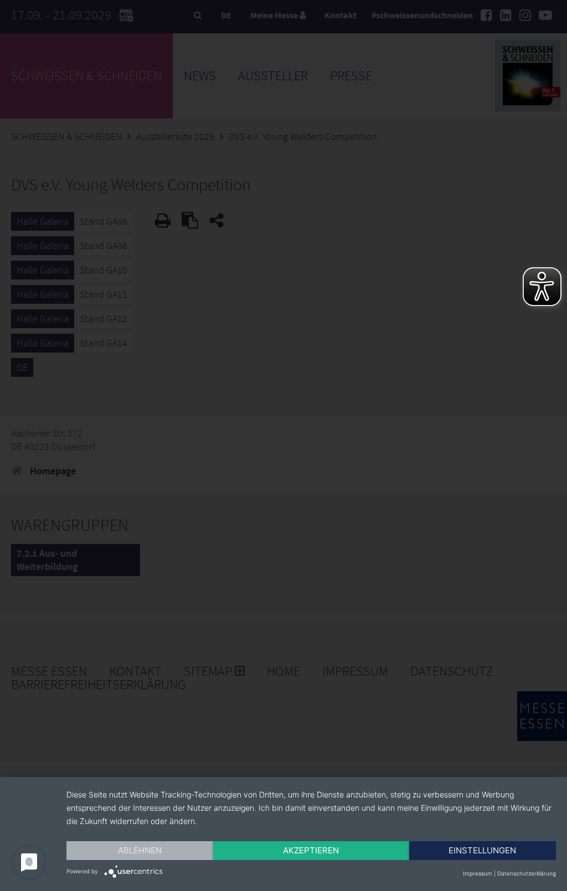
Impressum (477, 873)
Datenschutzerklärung (526, 873)
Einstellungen (482, 850)
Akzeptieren (311, 850)
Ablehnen (140, 850)
